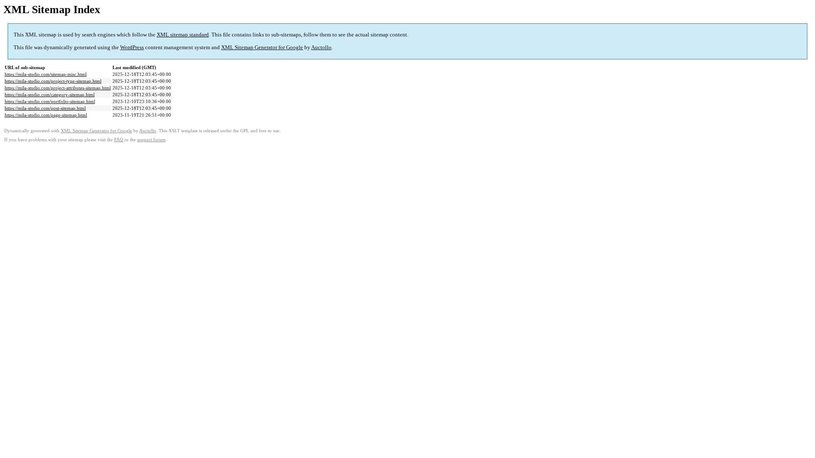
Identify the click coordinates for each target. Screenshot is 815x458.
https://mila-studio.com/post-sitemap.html (45, 108)
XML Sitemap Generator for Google (262, 47)
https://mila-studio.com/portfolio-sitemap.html (50, 101)
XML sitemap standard (183, 34)
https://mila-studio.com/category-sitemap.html (50, 94)
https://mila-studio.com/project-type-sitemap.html (53, 81)
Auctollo (321, 47)
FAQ (118, 139)
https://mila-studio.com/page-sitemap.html (46, 114)
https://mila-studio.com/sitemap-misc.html (46, 74)
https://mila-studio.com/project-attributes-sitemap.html (58, 87)
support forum (151, 139)
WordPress (132, 47)
